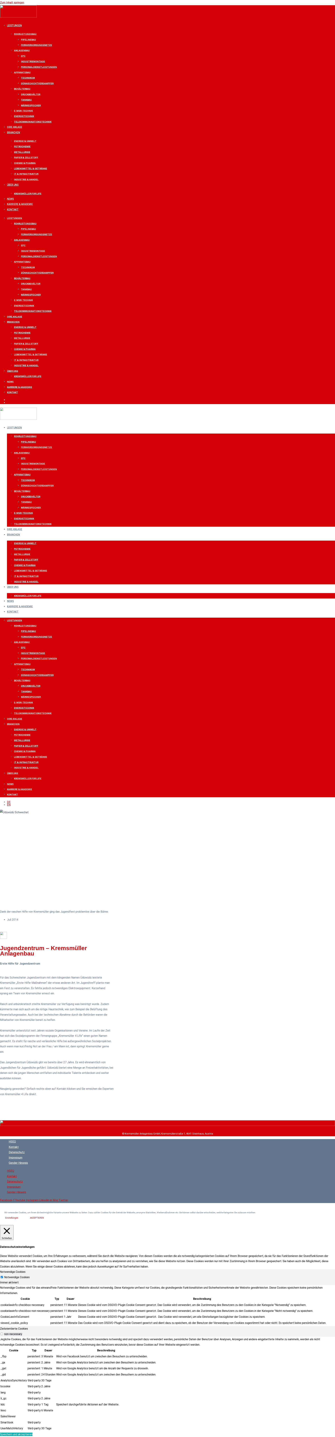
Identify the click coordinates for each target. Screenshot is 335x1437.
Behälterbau (22, 89)
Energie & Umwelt (25, 141)
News (10, 199)
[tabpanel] (167, 1305)
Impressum (15, 1157)
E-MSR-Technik (23, 110)
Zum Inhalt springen (12, 2)
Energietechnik (24, 116)
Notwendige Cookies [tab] (12, 1271)
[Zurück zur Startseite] (167, 1125)
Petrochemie (22, 146)
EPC (23, 56)
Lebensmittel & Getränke (30, 168)
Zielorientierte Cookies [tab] (14, 1328)
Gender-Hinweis (18, 1163)
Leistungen (14, 25)
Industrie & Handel (26, 179)
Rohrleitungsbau (25, 34)
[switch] (2, 1334)
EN (8, 402)
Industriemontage (33, 61)
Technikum (28, 78)
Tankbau (26, 99)
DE (8, 399)
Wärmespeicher (31, 105)
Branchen (13, 132)
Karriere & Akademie (20, 204)
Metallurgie (22, 152)
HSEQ (12, 1141)
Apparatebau (22, 72)
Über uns (12, 184)
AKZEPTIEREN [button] (37, 1218)
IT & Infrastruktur (26, 174)
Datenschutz (17, 1152)
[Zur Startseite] (18, 16)
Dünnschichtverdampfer (37, 83)
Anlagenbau (22, 50)
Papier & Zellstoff (26, 157)
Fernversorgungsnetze (36, 45)
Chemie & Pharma (25, 163)
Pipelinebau (28, 39)
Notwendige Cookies (17, 1277)
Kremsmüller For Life (27, 193)
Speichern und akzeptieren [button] (16, 1434)
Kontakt (12, 209)
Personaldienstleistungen (39, 67)
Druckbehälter (30, 94)
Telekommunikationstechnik (32, 121)
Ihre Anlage (14, 127)
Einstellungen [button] (11, 1218)
